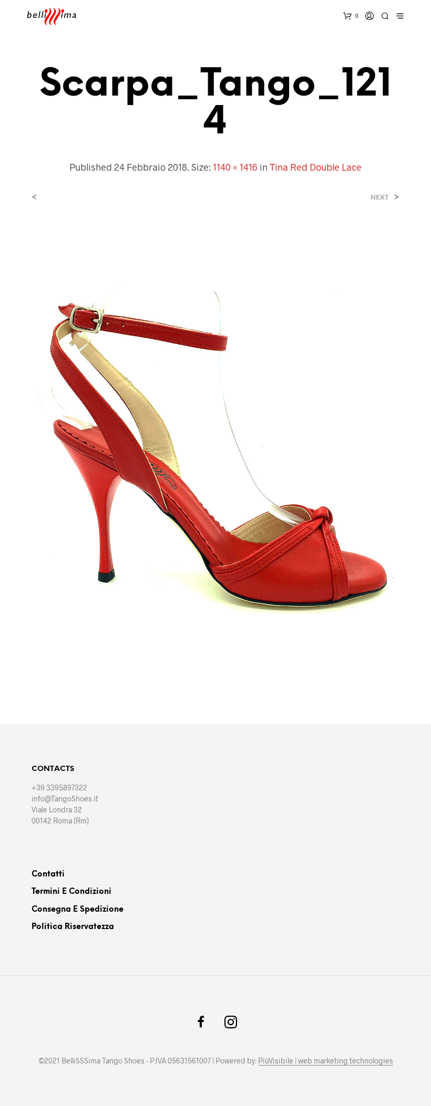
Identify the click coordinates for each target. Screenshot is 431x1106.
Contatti (48, 874)
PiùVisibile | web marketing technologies (325, 1061)
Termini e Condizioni (71, 892)
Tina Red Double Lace (316, 167)
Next (380, 197)
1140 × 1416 (235, 167)
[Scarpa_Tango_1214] (215, 452)
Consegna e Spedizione (78, 909)
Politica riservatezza (73, 927)
